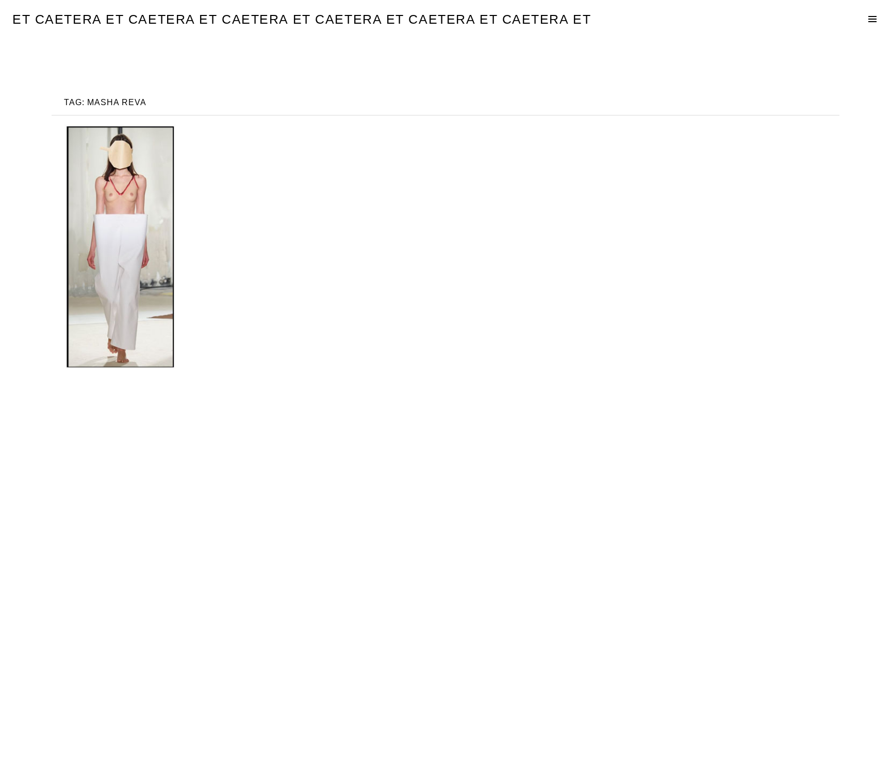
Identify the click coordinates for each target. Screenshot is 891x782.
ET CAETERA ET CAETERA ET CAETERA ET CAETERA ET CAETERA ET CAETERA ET (301, 19)
